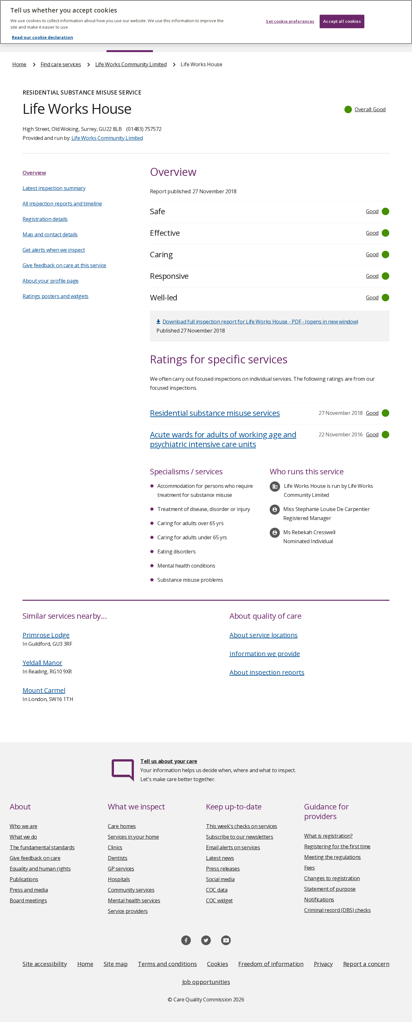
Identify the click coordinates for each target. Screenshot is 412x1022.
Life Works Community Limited (131, 64)
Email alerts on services (233, 847)
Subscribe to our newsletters (239, 836)
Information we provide (264, 653)
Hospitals (119, 879)
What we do (23, 836)
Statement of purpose (330, 888)
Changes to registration (332, 878)
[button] (365, 109)
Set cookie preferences (290, 21)
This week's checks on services (241, 826)
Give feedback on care (35, 858)
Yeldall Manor (42, 662)
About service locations (263, 635)
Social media (220, 879)
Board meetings (28, 900)
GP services (121, 868)
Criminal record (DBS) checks (337, 910)
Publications (24, 879)
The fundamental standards (42, 847)
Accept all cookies (341, 21)
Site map (116, 964)
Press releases (223, 868)
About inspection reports (266, 672)
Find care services (61, 64)
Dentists (117, 858)
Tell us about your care (168, 761)
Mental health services (134, 900)
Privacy (323, 964)
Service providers (128, 911)
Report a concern (366, 964)
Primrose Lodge (46, 635)
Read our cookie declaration (42, 37)
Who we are (23, 826)
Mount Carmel (44, 690)
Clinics (115, 847)
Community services (131, 889)
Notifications (319, 899)
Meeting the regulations (332, 857)
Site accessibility (45, 964)
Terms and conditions (167, 964)
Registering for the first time (337, 846)
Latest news (220, 858)
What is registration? (328, 835)
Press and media (29, 889)
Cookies (217, 964)
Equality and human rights (40, 868)
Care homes (122, 826)
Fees (309, 867)
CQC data (217, 889)
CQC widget (219, 900)
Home (19, 64)
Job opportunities (206, 982)
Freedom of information (270, 964)
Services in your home (133, 836)
